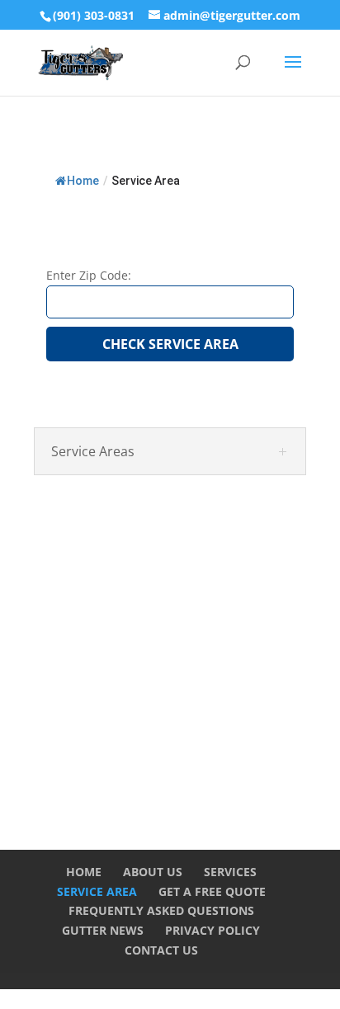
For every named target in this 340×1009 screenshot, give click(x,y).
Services (230, 871)
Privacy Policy (212, 930)
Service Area (97, 891)
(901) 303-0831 (94, 15)
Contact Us (161, 950)
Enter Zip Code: (88, 275)
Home (83, 180)
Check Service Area (170, 344)
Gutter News (103, 930)
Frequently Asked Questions (161, 910)
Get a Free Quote (212, 891)
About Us (152, 871)
